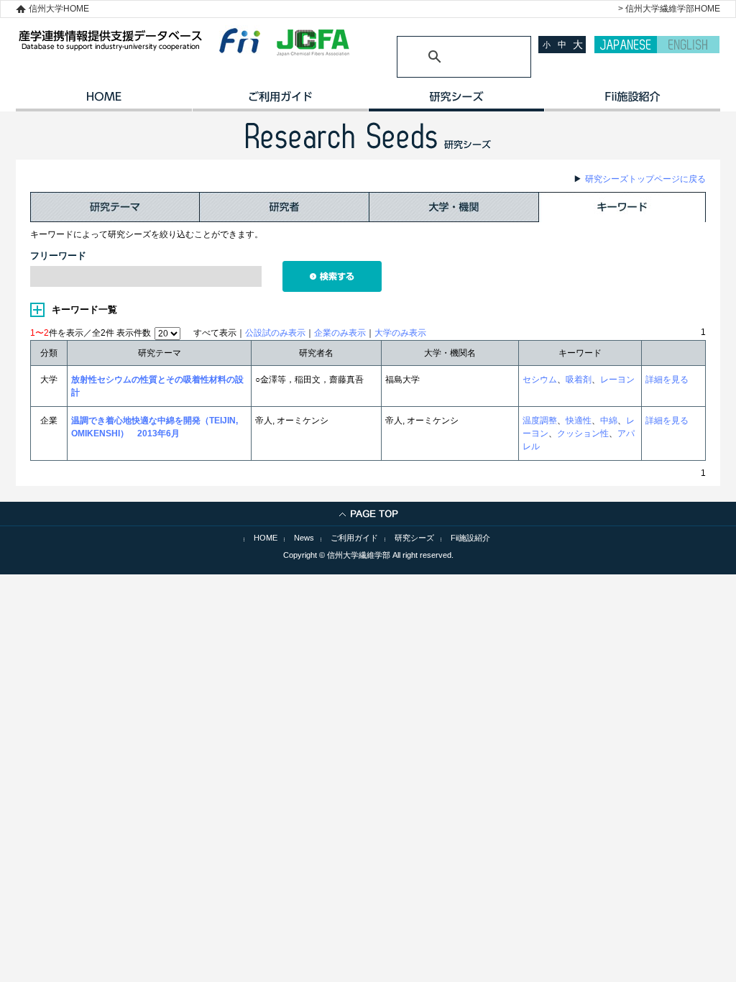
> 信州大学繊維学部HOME (669, 9)
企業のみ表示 (340, 333)
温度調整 (540, 421)
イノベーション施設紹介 (632, 101)
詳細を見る (667, 380)
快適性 (579, 421)
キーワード (622, 207)
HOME (104, 101)
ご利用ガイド (280, 101)
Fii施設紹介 (470, 537)
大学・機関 (454, 207)
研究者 (284, 207)
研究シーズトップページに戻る (645, 179)
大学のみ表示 (400, 333)
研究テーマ (115, 207)
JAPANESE (625, 44)
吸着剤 (579, 380)
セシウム (540, 380)
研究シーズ (456, 101)
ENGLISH (688, 44)
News (304, 537)
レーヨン (617, 380)
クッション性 (583, 433)
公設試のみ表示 (275, 333)
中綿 (608, 421)
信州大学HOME (59, 9)
